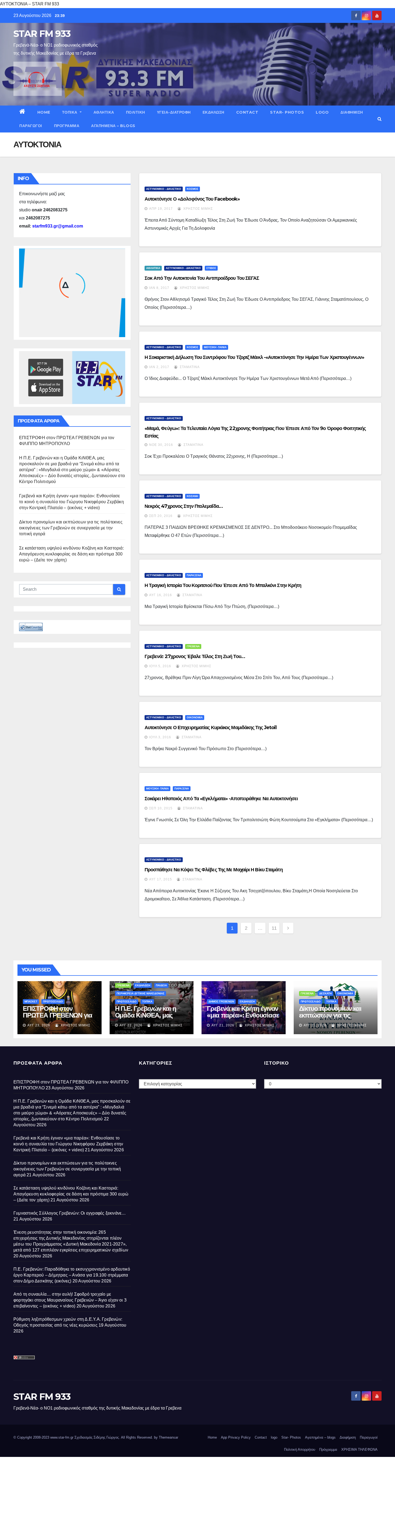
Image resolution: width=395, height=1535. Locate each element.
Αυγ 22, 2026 (131, 1025)
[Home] (22, 112)
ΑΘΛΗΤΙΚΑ (104, 112)
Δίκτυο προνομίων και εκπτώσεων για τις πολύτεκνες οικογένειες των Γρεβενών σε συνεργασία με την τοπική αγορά (71, 528)
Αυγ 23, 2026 (38, 1025)
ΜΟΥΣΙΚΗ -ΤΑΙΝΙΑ (215, 347)
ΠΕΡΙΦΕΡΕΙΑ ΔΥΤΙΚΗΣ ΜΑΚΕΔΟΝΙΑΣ (140, 993)
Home (43, 112)
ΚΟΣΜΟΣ (192, 188)
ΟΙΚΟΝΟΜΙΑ (195, 717)
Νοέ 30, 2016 (161, 445)
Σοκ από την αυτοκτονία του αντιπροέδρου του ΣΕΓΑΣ (202, 278)
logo (322, 112)
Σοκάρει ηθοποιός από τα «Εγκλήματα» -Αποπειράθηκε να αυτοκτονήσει (221, 799)
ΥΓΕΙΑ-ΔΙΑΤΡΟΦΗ (174, 112)
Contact (247, 112)
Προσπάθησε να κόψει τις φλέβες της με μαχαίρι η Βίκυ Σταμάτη (214, 870)
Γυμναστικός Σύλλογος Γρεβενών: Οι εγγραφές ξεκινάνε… (69, 1213)
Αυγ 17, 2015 (160, 879)
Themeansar (168, 1437)
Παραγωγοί (30, 125)
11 (274, 928)
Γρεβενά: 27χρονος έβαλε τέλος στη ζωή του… (195, 656)
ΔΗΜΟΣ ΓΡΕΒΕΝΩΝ (221, 1001)
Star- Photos (287, 112)
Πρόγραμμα (67, 125)
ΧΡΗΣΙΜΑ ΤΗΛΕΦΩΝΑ (359, 1449)
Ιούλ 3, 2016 (160, 737)
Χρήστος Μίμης (197, 209)
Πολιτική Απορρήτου (299, 1449)
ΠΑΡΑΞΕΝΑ (194, 575)
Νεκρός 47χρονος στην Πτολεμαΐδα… (184, 506)
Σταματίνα (189, 367)
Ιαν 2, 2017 (159, 367)
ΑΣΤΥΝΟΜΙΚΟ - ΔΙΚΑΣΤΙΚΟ (163, 188)
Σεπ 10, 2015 (161, 808)
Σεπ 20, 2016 (161, 516)
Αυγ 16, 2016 (160, 595)
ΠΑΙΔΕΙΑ (161, 985)
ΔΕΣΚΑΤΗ (325, 993)
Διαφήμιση (351, 112)
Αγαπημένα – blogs (113, 125)
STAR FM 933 (41, 33)
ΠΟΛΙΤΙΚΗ (135, 112)
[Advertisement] (161, 1494)
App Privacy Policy (236, 1437)
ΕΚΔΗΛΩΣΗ (213, 112)
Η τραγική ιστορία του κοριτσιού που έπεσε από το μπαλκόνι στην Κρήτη (223, 585)
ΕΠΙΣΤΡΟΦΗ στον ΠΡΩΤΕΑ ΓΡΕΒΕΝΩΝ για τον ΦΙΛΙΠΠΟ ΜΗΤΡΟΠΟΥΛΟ (57, 1019)
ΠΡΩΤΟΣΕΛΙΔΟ (53, 1001)
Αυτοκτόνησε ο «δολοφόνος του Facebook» (192, 199)
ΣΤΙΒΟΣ (211, 268)
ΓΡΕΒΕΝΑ (193, 646)
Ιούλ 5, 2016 (160, 666)
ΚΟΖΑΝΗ (192, 496)
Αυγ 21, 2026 (222, 1025)
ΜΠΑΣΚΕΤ (30, 1001)
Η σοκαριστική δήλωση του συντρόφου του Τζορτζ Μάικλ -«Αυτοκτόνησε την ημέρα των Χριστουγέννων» (254, 357)
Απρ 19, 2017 (161, 209)
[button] (380, 119)
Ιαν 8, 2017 (159, 288)
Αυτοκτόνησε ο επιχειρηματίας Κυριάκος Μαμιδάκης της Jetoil (211, 727)
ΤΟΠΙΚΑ (70, 112)
